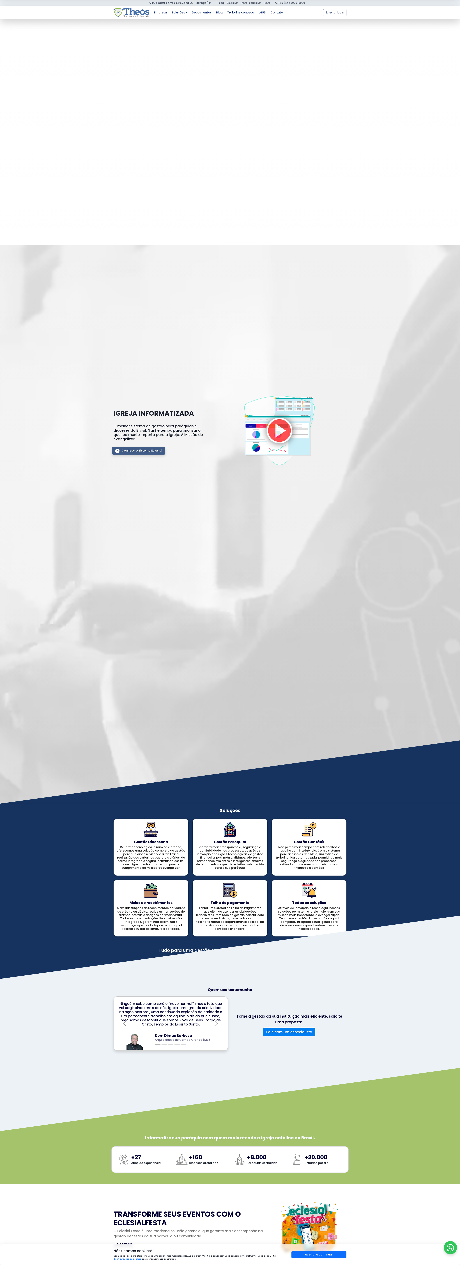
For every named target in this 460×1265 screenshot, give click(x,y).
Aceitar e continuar (319, 1254)
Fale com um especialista (289, 1030)
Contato (276, 12)
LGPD (262, 12)
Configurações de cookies (127, 1258)
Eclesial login (334, 12)
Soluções (178, 12)
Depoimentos (202, 12)
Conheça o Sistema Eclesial (141, 450)
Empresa (160, 12)
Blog (219, 12)
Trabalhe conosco (240, 12)
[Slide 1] (157, 1041)
